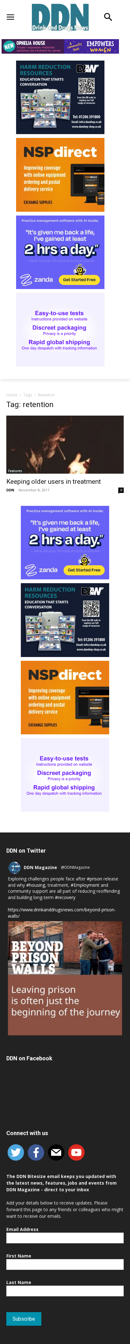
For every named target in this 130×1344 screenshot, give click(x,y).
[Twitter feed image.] (65, 978)
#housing (35, 885)
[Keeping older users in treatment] (65, 445)
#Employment (85, 885)
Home (11, 395)
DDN (10, 490)
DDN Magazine (40, 867)
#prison (94, 879)
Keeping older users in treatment (53, 481)
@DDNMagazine (75, 867)
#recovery (65, 897)
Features (15, 471)
